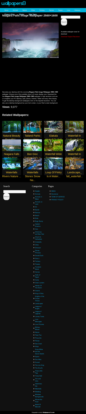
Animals (15, 10)
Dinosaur (38, 248)
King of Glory (39, 293)
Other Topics (33, 14)
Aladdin (37, 191)
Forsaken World (38, 268)
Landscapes (39, 303)
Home (6, 10)
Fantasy (42, 10)
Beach (37, 215)
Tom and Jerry (38, 380)
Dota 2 (37, 258)
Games (51, 10)
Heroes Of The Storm (38, 286)
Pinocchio (38, 338)
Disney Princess (38, 251)
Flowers (37, 264)
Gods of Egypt (37, 276)
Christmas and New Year (39, 233)
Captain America (37, 225)
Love (68, 10)
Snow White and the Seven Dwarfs (39, 351)
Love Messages (38, 320)
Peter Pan (38, 335)
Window (21, 14)
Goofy (37, 280)
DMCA (53, 191)
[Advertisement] (43, 74)
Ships (37, 346)
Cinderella (38, 242)
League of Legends (38, 312)
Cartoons (77, 10)
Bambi (37, 210)
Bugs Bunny (39, 221)
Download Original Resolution (70, 36)
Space (60, 10)
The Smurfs (39, 368)
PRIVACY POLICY (57, 200)
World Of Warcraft (38, 405)
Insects (37, 290)
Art (36, 207)
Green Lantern (39, 283)
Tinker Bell (38, 376)
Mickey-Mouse (37, 328)
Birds (36, 218)
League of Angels (38, 307)
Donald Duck (39, 255)
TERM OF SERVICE (58, 197)
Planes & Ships (9, 14)
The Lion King (39, 365)
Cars (36, 229)
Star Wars (38, 359)
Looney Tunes (39, 316)
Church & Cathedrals (38, 238)
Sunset (37, 362)
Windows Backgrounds (39, 395)
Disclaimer (54, 194)
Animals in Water (38, 198)
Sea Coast (38, 344)
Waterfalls (38, 389)
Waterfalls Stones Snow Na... (32, 176)
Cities (33, 10)
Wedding (38, 392)
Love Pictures (39, 324)
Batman (37, 212)
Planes (37, 341)
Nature (25, 10)
